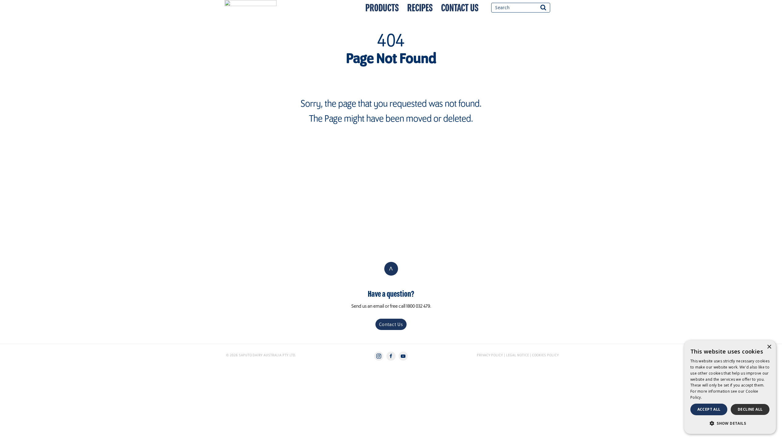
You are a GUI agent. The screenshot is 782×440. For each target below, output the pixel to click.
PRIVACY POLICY (490, 355)
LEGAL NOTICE (517, 355)
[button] (730, 423)
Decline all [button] (750, 409)
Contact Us (459, 8)
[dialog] (730, 387)
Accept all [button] (709, 409)
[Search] (543, 7)
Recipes (420, 8)
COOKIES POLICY (545, 355)
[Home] (256, 3)
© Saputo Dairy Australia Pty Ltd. (261, 355)
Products (382, 8)
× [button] (769, 347)
